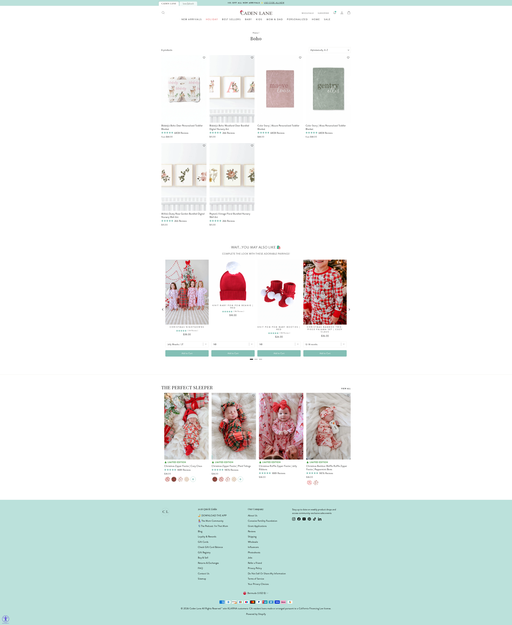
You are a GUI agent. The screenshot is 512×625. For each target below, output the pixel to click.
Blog (200, 531)
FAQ (200, 568)
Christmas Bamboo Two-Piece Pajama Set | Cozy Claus (325, 329)
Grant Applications (257, 526)
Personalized (297, 19)
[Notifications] (335, 13)
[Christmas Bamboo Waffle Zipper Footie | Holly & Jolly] (180, 479)
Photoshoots (254, 552)
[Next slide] (349, 309)
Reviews (252, 531)
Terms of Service (256, 578)
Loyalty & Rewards (207, 536)
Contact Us (203, 573)
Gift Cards (203, 542)
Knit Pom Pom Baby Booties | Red (279, 328)
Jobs (250, 557)
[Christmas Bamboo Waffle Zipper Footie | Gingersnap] (186, 479)
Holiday (212, 19)
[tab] (169, 3)
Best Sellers (231, 19)
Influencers (253, 547)
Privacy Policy (255, 568)
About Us (252, 515)
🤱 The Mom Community (210, 521)
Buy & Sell (203, 557)
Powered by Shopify (256, 614)
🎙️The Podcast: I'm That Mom (213, 526)
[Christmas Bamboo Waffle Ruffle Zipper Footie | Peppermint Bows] (309, 482)
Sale (327, 19)
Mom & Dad (275, 19)
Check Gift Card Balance (210, 547)
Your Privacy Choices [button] (258, 584)
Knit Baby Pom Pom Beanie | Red (233, 306)
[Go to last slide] (163, 309)
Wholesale (308, 13)
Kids (259, 19)
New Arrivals (191, 19)
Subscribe (323, 13)
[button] (202, 58)
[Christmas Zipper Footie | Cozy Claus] (167, 479)
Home (316, 19)
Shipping (252, 536)
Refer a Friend (255, 563)
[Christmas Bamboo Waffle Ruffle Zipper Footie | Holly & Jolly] (316, 482)
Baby (248, 19)
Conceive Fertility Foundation (262, 521)
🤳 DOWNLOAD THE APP (212, 515)
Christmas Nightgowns (187, 327)
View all (346, 388)
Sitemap (202, 578)
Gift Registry (204, 552)
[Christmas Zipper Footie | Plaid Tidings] (174, 479)
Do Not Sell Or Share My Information (267, 573)
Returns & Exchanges (208, 563)
